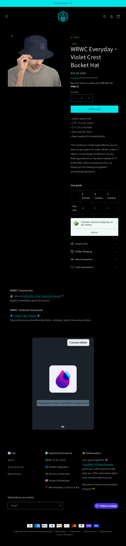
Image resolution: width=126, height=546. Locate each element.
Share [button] (76, 37)
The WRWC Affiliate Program (98, 464)
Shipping (75, 77)
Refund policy (14, 473)
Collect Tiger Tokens (25, 315)
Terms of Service (16, 467)
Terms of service (90, 531)
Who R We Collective (28, 531)
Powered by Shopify (44, 531)
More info (94, 232)
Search (11, 460)
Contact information (64, 535)
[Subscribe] (59, 505)
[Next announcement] (120, 3)
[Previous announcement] (6, 3)
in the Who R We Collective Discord (41, 296)
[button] (6, 16)
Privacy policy (75, 531)
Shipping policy (106, 531)
